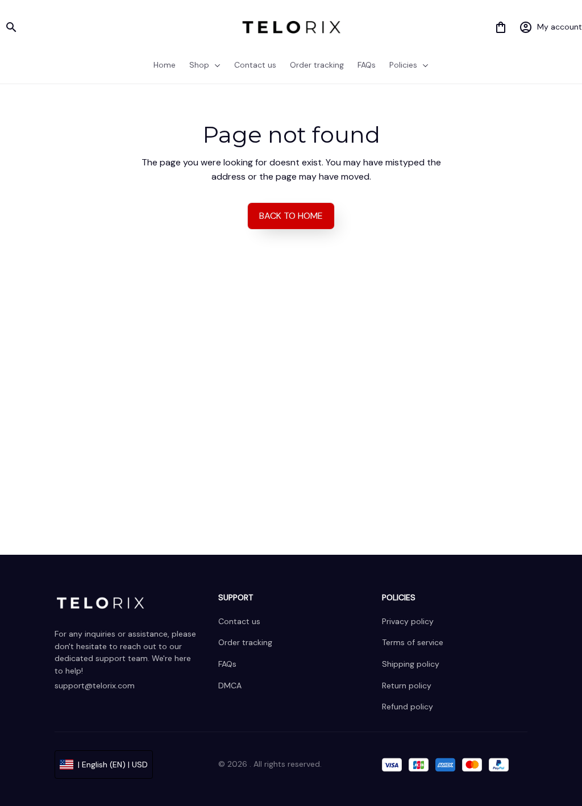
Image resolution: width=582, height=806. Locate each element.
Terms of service (412, 642)
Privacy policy (408, 621)
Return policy (406, 685)
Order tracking (245, 642)
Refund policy (407, 706)
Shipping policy (410, 664)
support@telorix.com (95, 685)
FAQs (227, 664)
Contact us (239, 621)
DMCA (230, 685)
